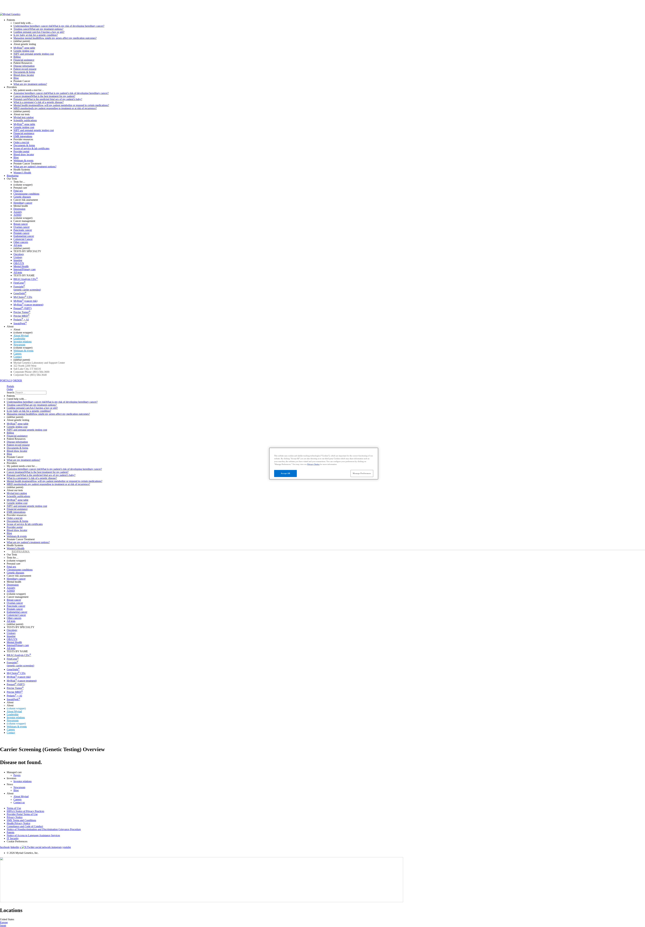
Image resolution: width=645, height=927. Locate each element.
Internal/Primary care (24, 269)
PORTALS (6, 380)
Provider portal (21, 151)
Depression (19, 208)
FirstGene (19, 282)
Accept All (285, 473)
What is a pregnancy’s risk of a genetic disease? (38, 102)
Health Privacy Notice (18, 823)
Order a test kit (21, 142)
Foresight (27, 288)
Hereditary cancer (22, 202)
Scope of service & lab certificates (31, 148)
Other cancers (20, 242)
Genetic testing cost (23, 50)
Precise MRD (21, 315)
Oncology (18, 254)
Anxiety (17, 211)
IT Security (13, 838)
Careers (17, 353)
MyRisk (25, 300)
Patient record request (24, 69)
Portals (10, 386)
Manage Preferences (362, 473)
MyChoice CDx (22, 297)
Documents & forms (24, 72)
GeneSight (19, 293)
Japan (3, 925)
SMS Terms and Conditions (21, 820)
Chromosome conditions (26, 193)
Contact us (19, 802)
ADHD (17, 214)
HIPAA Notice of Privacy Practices (25, 811)
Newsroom (19, 344)
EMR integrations (22, 136)
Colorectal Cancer (23, 239)
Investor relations (22, 341)
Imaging (17, 260)
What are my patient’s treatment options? (34, 166)
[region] (323, 463)
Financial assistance (23, 59)
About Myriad (21, 335)
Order (10, 389)
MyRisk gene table (24, 47)
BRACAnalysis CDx (25, 279)
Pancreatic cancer (22, 230)
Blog (16, 78)
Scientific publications (25, 120)
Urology (17, 257)
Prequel (22, 308)
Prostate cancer (21, 233)
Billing (17, 56)
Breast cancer (20, 224)
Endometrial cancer (23, 236)
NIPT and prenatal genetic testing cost (33, 53)
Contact (17, 356)
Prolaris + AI (21, 319)
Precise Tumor (21, 312)
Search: (11, 392)
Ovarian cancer (21, 227)
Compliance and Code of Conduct (25, 826)
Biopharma (12, 175)
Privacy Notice (15, 817)
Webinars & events (23, 160)
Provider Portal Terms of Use (22, 814)
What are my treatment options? (30, 84)
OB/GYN (18, 263)
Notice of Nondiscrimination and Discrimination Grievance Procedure (44, 829)
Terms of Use (14, 808)
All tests (17, 245)
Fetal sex (18, 190)
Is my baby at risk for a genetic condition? (35, 35)
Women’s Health (22, 172)
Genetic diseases (22, 196)
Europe (4, 922)
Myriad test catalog (23, 117)
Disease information (24, 65)
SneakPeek (20, 323)
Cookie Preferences (17, 841)
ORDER (17, 380)
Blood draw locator (23, 75)
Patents (10, 832)
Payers (16, 775)
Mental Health (21, 266)
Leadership (19, 338)
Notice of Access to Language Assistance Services (33, 835)
